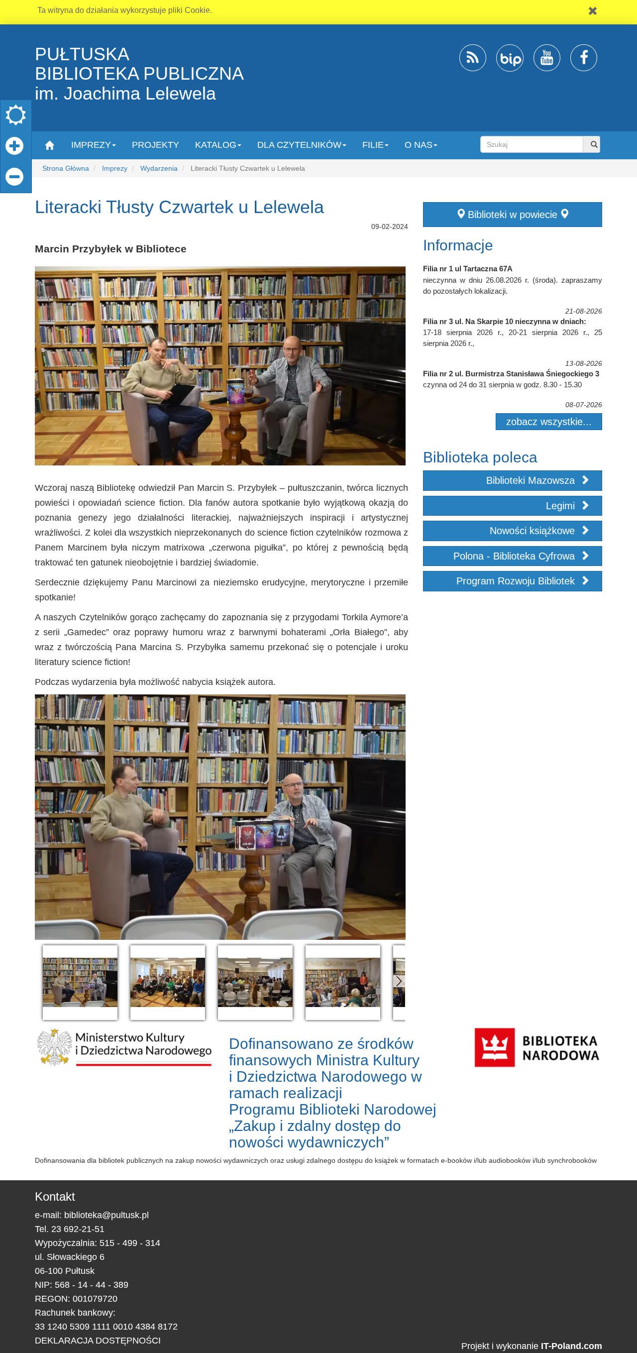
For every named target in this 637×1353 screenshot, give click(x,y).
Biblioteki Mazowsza (532, 480)
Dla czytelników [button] (299, 145)
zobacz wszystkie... (549, 421)
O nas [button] (418, 145)
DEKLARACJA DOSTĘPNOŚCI (98, 1341)
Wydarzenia (159, 168)
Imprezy (114, 168)
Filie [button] (373, 145)
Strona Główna (65, 168)
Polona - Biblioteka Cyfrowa (515, 556)
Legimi (562, 505)
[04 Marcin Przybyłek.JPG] (255, 982)
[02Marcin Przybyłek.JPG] (80, 982)
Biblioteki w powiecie (512, 214)
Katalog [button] (215, 145)
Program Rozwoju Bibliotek (517, 580)
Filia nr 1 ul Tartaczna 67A (468, 268)
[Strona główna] (49, 144)
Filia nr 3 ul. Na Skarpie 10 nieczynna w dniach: (504, 321)
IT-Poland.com (571, 1346)
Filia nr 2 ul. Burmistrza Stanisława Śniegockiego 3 (511, 373)
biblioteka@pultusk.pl (106, 1215)
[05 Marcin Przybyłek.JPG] (343, 982)
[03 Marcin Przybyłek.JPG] (168, 982)
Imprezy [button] (91, 145)
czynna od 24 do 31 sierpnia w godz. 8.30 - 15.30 (502, 384)
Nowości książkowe (534, 530)
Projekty (155, 145)
